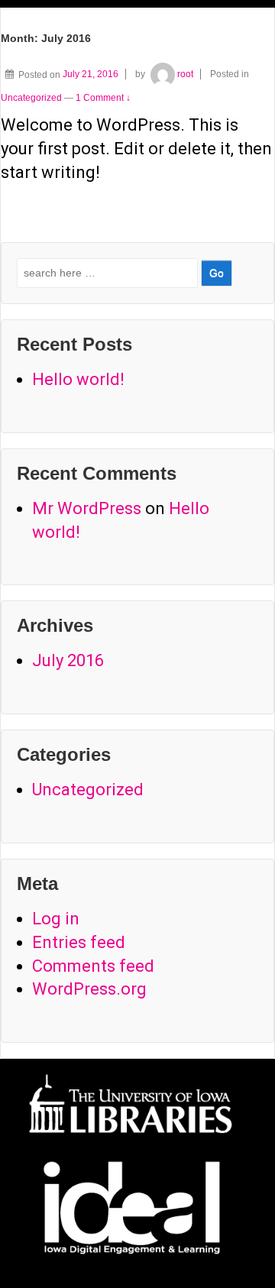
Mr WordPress (86, 508)
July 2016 (68, 660)
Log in (55, 918)
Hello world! (78, 379)
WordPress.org (89, 988)
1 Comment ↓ (103, 97)
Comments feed (93, 966)
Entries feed (78, 942)
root (185, 74)
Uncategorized (31, 97)
